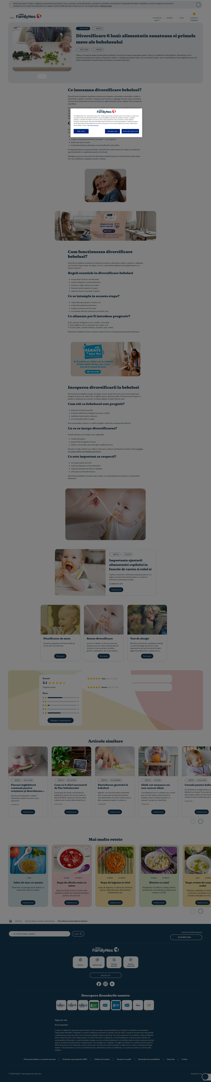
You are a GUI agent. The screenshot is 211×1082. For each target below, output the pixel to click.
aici (105, 123)
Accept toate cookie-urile (130, 131)
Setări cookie (81, 131)
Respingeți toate (112, 131)
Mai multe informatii (93, 125)
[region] (106, 122)
